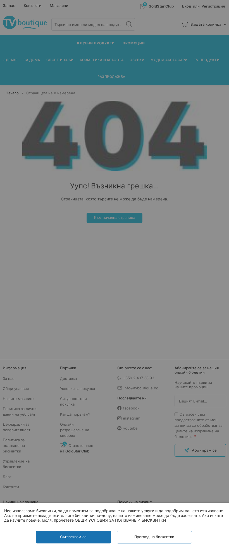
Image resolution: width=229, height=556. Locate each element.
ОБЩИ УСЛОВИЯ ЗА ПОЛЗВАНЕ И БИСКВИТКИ (120, 520)
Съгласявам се (73, 537)
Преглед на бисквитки (154, 537)
